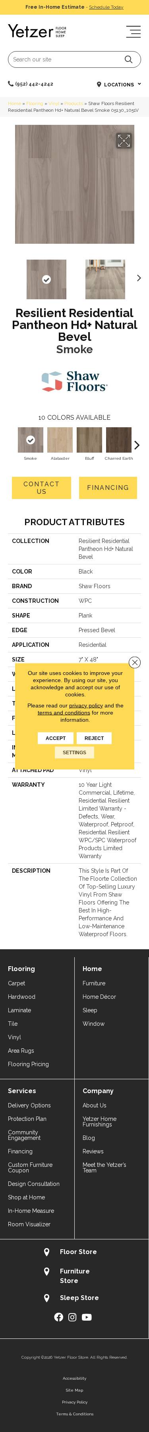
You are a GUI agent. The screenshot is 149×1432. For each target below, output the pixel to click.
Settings (74, 752)
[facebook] (58, 1318)
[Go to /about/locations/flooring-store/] (74, 1253)
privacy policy (86, 705)
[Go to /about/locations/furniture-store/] (74, 1276)
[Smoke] (30, 440)
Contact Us (41, 487)
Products (73, 103)
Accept (56, 738)
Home (14, 103)
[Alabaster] (60, 440)
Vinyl (53, 103)
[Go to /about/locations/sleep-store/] (74, 1299)
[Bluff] (89, 440)
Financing (108, 487)
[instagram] (72, 1318)
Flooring (34, 103)
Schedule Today (106, 7)
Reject (94, 738)
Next (137, 275)
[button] (128, 59)
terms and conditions (64, 712)
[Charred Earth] (119, 440)
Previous (12, 275)
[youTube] (86, 1318)
